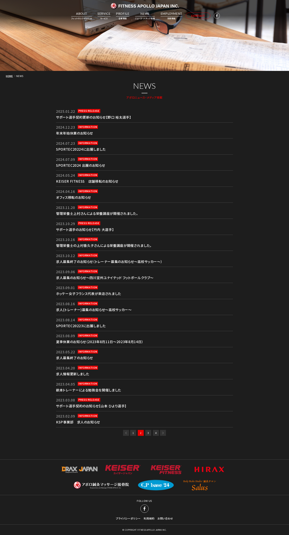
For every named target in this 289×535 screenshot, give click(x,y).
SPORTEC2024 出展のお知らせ (80, 165)
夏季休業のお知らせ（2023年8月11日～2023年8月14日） (100, 341)
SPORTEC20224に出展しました (81, 149)
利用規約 (149, 518)
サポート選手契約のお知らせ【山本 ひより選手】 (91, 405)
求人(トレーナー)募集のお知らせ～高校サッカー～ (94, 309)
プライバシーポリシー (128, 518)
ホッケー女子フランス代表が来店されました (88, 293)
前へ (126, 433)
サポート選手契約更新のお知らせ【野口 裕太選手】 (93, 117)
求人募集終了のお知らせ (74, 357)
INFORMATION (87, 127)
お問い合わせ (165, 518)
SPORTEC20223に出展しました (81, 325)
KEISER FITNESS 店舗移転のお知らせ (87, 181)
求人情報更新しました (72, 373)
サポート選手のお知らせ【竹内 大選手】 (85, 229)
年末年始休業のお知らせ (74, 133)
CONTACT (198, 16)
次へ (163, 433)
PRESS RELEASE (88, 111)
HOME (9, 76)
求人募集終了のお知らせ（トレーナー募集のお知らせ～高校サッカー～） (109, 261)
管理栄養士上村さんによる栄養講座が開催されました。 (97, 213)
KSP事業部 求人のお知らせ (78, 422)
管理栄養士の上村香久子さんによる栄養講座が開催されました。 (104, 245)
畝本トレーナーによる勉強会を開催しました (88, 390)
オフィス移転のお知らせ (73, 197)
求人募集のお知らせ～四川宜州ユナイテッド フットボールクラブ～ (105, 277)
